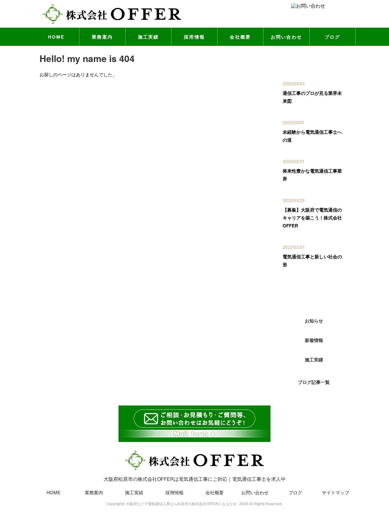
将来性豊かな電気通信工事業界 (312, 174)
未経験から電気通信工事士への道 (312, 136)
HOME (56, 36)
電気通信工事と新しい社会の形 (312, 260)
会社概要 (240, 36)
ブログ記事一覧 (314, 382)
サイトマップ (335, 492)
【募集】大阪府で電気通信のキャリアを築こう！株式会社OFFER (312, 217)
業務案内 (102, 36)
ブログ (332, 36)
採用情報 (194, 36)
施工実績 (148, 36)
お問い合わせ (286, 36)
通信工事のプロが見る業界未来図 (312, 97)
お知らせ (314, 320)
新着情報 (314, 340)
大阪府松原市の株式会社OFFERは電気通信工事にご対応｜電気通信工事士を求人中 (195, 478)
